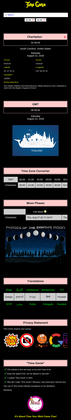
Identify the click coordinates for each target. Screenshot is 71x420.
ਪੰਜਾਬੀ (9, 304)
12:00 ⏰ (30, 20)
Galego (9, 297)
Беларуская (48, 290)
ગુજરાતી (19, 296)
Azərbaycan (32, 290)
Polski (32, 304)
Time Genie (36, 4)
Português (48, 304)
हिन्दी (48, 296)
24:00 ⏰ (41, 20)
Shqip (9, 290)
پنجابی (19, 304)
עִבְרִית (32, 297)
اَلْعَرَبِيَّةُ (19, 290)
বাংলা (62, 289)
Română (61, 304)
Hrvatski (62, 297)
